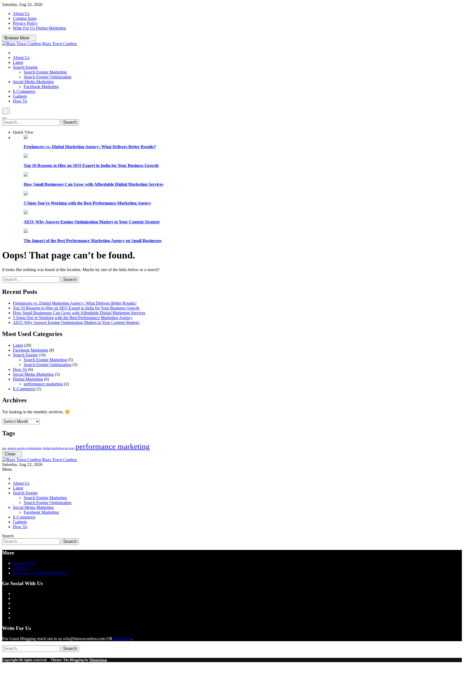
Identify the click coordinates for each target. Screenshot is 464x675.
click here (122, 638)
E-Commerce (24, 91)
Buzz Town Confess (59, 43)
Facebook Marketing (41, 86)
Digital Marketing (28, 379)
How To (20, 101)
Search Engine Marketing (45, 72)
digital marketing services (58, 448)
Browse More (17, 38)
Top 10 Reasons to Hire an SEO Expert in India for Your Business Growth (91, 165)
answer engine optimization (25, 448)
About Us (21, 13)
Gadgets (20, 96)
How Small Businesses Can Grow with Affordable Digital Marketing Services (93, 184)
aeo (4, 448)
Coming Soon (25, 18)
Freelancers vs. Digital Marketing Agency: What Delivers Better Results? (90, 146)
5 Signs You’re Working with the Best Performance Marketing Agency (87, 203)
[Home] (14, 52)
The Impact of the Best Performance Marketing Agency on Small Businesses (93, 240)
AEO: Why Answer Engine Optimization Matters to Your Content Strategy (92, 222)
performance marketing (43, 384)
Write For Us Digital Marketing (39, 28)
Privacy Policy (25, 23)
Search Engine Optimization (47, 77)
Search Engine (25, 67)
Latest (18, 62)
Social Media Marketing (33, 81)
